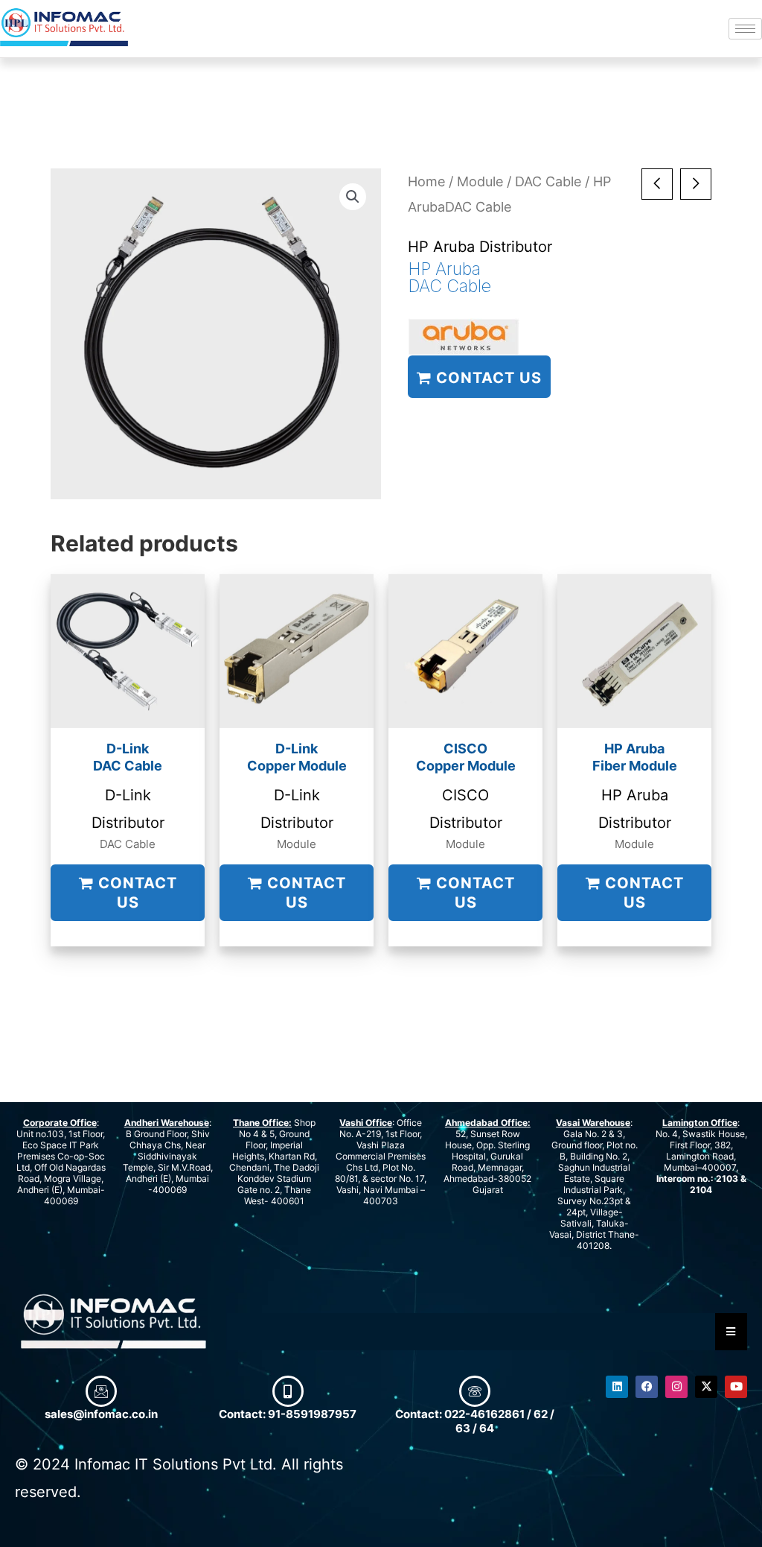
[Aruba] (463, 336)
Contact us (487, 378)
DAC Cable (548, 181)
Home (426, 181)
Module (480, 181)
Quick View (127, 712)
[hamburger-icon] (745, 28)
